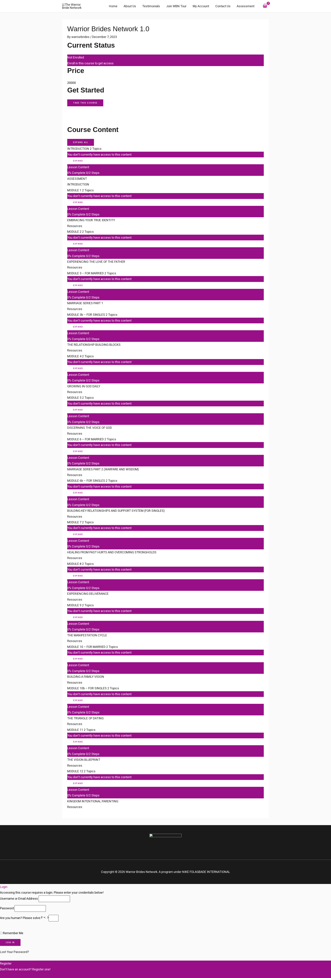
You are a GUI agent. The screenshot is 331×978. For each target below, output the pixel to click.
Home (113, 6)
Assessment (245, 6)
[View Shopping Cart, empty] (265, 6)
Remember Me (12, 933)
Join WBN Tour (176, 6)
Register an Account (14, 975)
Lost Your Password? (14, 952)
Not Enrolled (75, 57)
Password (7, 908)
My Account (201, 6)
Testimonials (151, 6)
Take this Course (85, 102)
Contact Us (222, 6)
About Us (130, 6)
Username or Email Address (19, 898)
